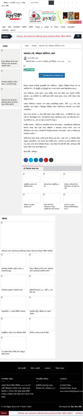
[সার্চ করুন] (51, 3)
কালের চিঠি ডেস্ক (32, 58)
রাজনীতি (24, 27)
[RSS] (78, 3)
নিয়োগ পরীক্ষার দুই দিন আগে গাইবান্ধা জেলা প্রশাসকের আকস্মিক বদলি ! (9, 63)
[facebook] (58, 3)
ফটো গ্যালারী (22, 368)
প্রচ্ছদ (4, 27)
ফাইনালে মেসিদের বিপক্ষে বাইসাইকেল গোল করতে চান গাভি (71, 186)
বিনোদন (56, 27)
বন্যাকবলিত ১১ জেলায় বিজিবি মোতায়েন (13, 311)
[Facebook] (26, 160)
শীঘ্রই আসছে (59, 368)
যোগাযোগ (47, 368)
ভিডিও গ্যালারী (35, 368)
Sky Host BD (76, 406)
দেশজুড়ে (37, 27)
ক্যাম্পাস (13, 30)
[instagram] (66, 3)
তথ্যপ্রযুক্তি (71, 27)
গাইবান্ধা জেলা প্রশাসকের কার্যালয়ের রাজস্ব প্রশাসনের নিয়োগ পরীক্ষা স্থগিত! (40, 36)
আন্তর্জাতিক (16, 27)
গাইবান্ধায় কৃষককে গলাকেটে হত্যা (11, 290)
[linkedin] (70, 3)
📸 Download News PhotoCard (52, 75)
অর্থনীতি (31, 27)
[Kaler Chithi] (13, 15)
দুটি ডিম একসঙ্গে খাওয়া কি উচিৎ (39, 333)
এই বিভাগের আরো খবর (30, 168)
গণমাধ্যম (62, 27)
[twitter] (62, 3)
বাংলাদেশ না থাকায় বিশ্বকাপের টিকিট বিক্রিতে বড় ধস (71, 207)
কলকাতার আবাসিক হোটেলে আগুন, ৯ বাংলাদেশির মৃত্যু (9, 83)
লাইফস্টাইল (5, 30)
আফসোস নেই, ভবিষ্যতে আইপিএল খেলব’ (52, 46)
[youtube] (74, 3)
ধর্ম (51, 27)
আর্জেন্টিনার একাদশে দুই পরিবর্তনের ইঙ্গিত (13, 333)
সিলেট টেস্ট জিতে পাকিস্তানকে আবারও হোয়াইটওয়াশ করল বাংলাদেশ (51, 207)
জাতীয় (9, 27)
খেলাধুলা (46, 27)
